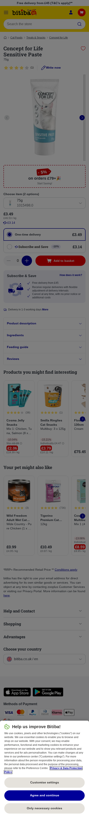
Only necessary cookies (44, 808)
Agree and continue (44, 795)
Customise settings (44, 782)
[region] (44, 769)
